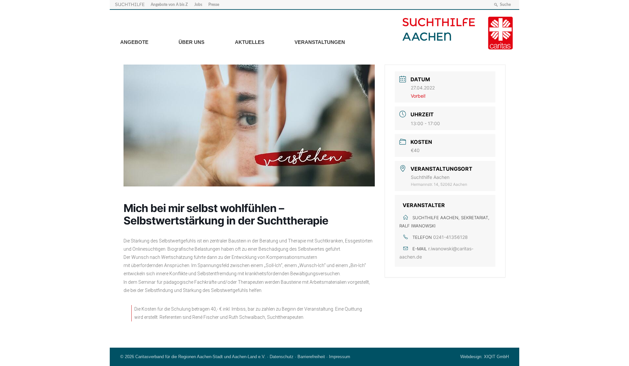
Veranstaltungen (320, 42)
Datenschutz (282, 356)
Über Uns (191, 42)
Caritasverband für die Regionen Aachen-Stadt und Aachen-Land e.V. (200, 356)
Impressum (339, 356)
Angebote (134, 42)
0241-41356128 (450, 237)
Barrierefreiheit (311, 356)
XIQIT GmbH (496, 356)
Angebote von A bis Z (169, 5)
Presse (213, 5)
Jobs (198, 5)
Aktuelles (249, 42)
